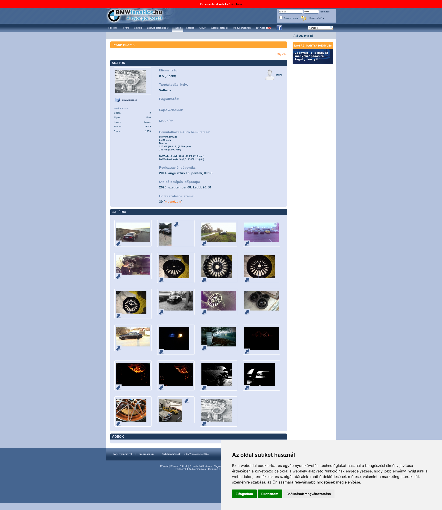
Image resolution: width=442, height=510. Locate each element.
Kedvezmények (197, 469)
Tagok (217, 466)
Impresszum (147, 454)
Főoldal (164, 466)
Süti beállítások (171, 454)
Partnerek (180, 469)
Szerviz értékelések (201, 466)
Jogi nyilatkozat (122, 454)
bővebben (236, 4)
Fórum (174, 466)
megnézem (173, 201)
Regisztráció (316, 18)
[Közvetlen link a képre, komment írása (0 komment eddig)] (120, 243)
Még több (282, 54)
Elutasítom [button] (269, 494)
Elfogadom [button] (244, 494)
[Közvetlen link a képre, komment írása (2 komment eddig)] (120, 276)
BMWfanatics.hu (140, 15)
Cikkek (184, 466)
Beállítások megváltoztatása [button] (309, 494)
